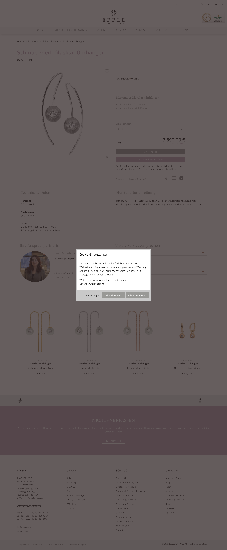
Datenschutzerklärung (91, 283)
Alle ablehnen (113, 295)
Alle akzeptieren (137, 295)
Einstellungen (92, 295)
